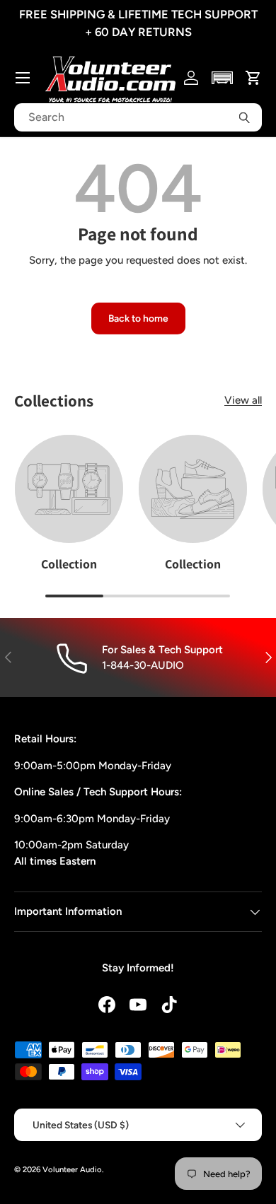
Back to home (138, 318)
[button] (222, 77)
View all (243, 400)
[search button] (244, 117)
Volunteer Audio (72, 1169)
